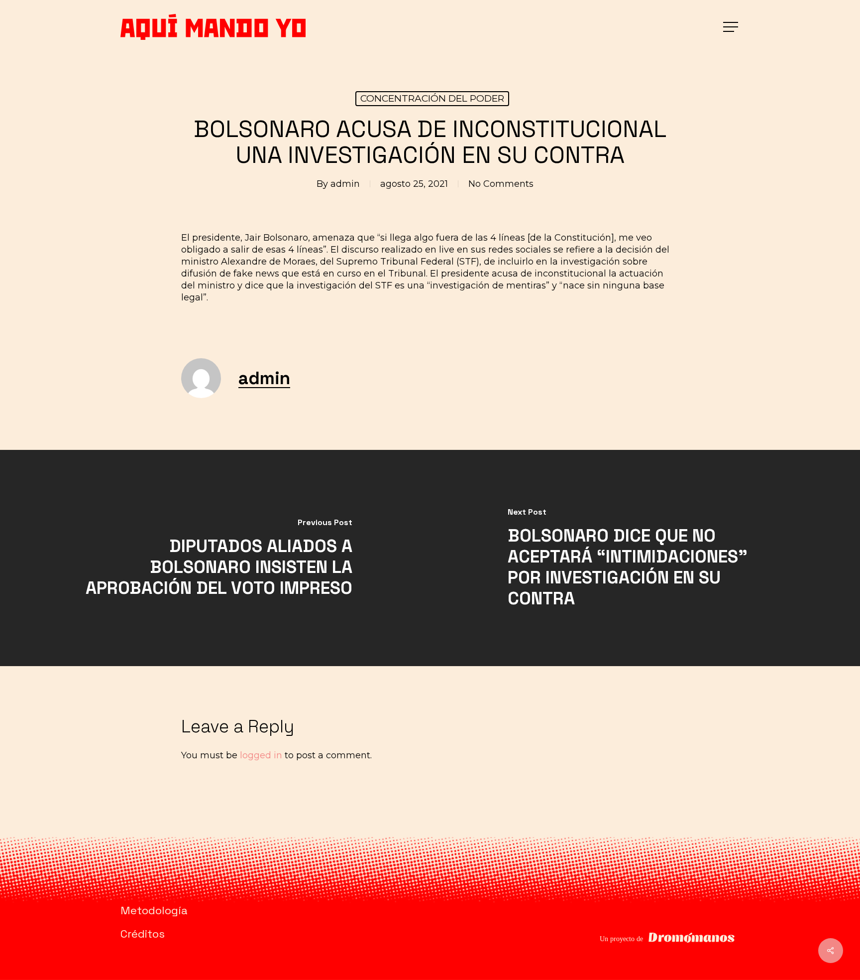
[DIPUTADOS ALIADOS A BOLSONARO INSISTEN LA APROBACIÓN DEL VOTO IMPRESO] (215, 558)
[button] (731, 27)
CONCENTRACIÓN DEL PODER (432, 98)
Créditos (142, 934)
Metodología (154, 910)
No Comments (501, 183)
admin (345, 183)
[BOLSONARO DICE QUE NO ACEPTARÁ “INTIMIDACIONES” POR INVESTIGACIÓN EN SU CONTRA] (645, 558)
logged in (261, 755)
